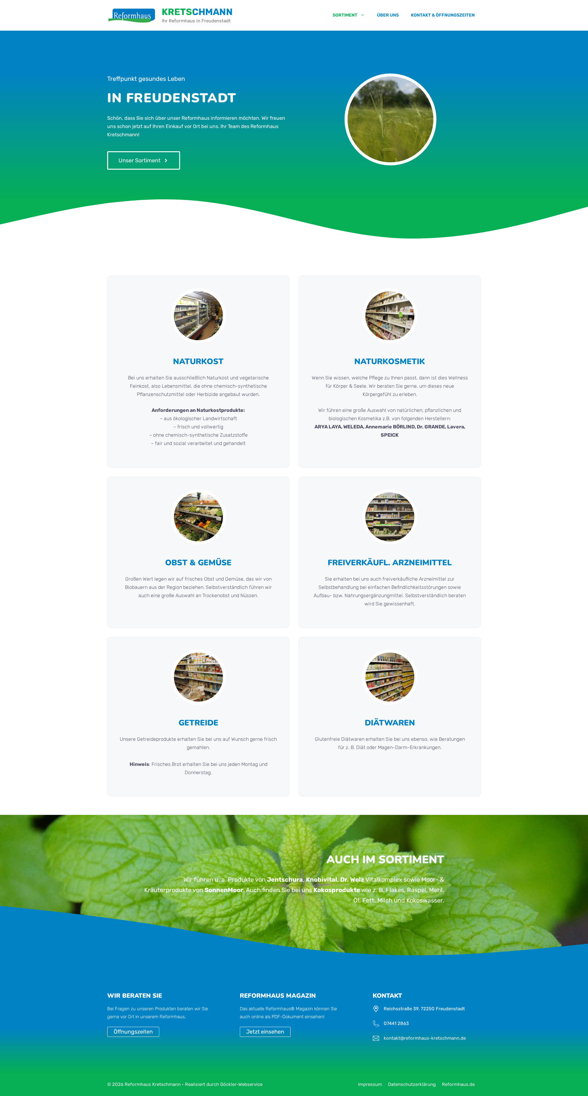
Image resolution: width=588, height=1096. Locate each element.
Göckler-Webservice (241, 1084)
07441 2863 (396, 1023)
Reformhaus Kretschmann (153, 1084)
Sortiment (345, 15)
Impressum (370, 1084)
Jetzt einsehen (265, 1031)
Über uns (388, 15)
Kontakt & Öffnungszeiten (443, 15)
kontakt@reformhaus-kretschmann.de (425, 1038)
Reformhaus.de (458, 1084)
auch (245, 1016)
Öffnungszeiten (133, 1031)
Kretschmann (197, 11)
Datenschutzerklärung (412, 1084)
